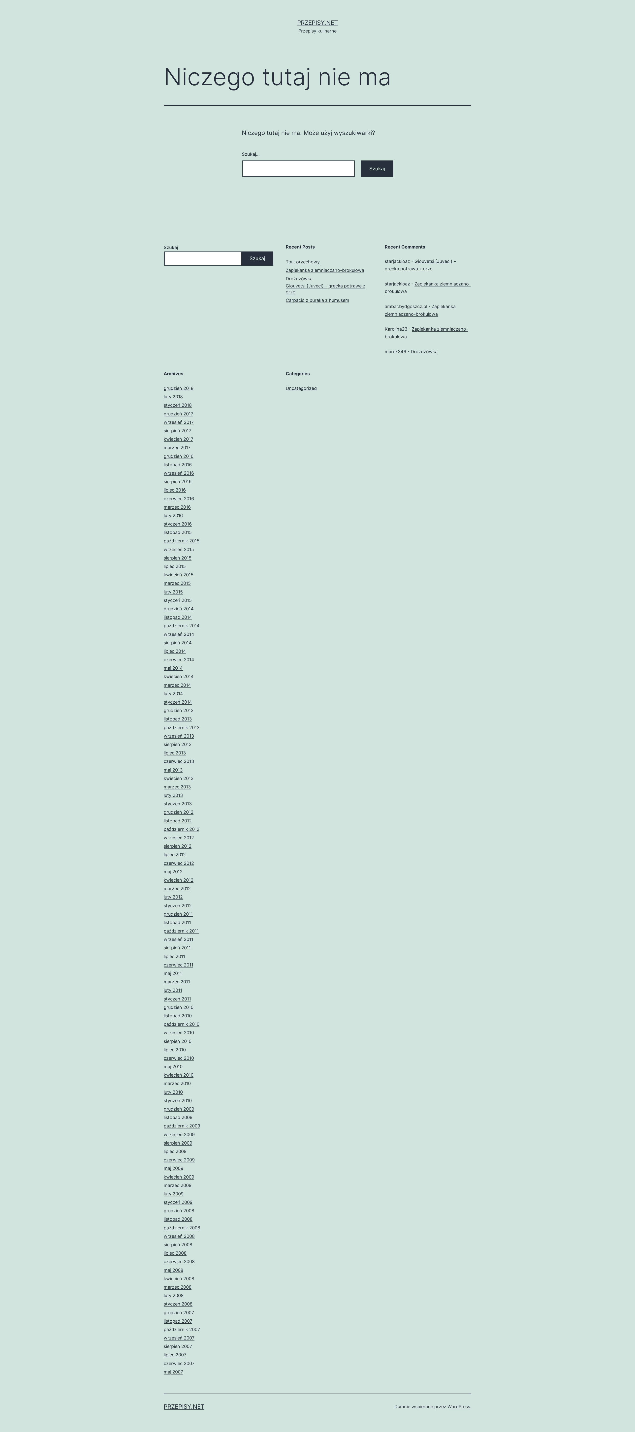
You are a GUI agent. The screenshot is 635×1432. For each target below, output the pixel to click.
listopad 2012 (178, 820)
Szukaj (171, 247)
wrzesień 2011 (178, 939)
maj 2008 (173, 1270)
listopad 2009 (178, 1117)
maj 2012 (173, 871)
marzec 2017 (177, 447)
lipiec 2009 (175, 1151)
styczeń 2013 (178, 803)
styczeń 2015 (178, 600)
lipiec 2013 (175, 752)
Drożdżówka (299, 278)
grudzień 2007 (179, 1312)
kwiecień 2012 (178, 880)
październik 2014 (182, 625)
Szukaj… (251, 154)
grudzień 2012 (178, 812)
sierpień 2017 (177, 430)
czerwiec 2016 (179, 498)
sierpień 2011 (177, 947)
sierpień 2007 (178, 1346)
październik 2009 (182, 1125)
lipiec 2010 (175, 1049)
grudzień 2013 (178, 710)
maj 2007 (173, 1371)
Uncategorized (301, 388)
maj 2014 (173, 668)
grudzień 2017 (178, 413)
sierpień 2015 (177, 557)
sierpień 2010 (177, 1041)
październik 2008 (182, 1227)
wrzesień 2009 (179, 1134)
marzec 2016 (177, 507)
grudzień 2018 (178, 388)
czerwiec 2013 (179, 761)
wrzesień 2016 (179, 473)
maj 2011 (173, 973)
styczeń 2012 (178, 905)
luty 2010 (173, 1092)
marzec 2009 (177, 1185)
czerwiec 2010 (179, 1058)
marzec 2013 (177, 786)
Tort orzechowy (303, 261)
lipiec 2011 (174, 956)
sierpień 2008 (178, 1244)
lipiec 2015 (175, 566)
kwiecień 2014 (179, 676)
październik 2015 (181, 540)
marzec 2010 (177, 1083)
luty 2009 (174, 1193)
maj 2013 (173, 770)
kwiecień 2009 (179, 1177)
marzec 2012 (177, 888)
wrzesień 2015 (179, 549)
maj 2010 (173, 1066)
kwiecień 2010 (178, 1075)
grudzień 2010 (178, 1007)
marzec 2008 (177, 1287)
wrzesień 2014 (179, 634)
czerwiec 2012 (179, 863)
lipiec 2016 (175, 490)
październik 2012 (181, 829)
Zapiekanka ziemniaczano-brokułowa (325, 270)
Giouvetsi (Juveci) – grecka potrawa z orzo (325, 288)
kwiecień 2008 (179, 1278)
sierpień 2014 (178, 642)
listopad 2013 (178, 718)
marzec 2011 (177, 981)
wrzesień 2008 (179, 1236)
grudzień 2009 (179, 1109)
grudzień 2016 (178, 456)
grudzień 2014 (179, 608)
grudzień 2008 (179, 1210)
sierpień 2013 (177, 744)
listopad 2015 (178, 532)
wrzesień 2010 (179, 1032)
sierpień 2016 (177, 481)
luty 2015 (173, 591)
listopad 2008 (178, 1219)
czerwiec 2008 (179, 1261)
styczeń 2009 (178, 1202)
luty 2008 (174, 1295)
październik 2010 (181, 1024)
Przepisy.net (317, 22)
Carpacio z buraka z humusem (317, 300)
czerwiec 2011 (178, 964)
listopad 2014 (178, 617)
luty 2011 (173, 990)
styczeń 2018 (178, 405)
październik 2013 (181, 727)
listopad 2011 (177, 922)
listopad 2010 (178, 1015)
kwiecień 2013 (178, 778)
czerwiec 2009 (179, 1159)
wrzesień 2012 (179, 837)
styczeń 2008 (178, 1304)
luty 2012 (173, 897)
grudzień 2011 (178, 914)
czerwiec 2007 (179, 1363)
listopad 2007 (178, 1321)
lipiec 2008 (175, 1253)
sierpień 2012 (177, 846)
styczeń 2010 (178, 1100)
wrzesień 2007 (179, 1337)
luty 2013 (173, 795)
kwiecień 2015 (178, 574)
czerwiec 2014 (179, 659)
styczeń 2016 (178, 524)
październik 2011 (181, 931)
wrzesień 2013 (179, 736)
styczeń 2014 (178, 702)
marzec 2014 (177, 685)
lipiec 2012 (175, 854)
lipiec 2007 (175, 1354)
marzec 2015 (177, 583)
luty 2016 (173, 515)
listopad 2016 (178, 464)
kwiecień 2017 (178, 439)
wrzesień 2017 (179, 422)
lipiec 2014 (175, 651)
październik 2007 (182, 1329)
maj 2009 (173, 1168)
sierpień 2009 (178, 1143)
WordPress (458, 1406)
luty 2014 (173, 693)
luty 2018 (173, 396)
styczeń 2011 (177, 998)
